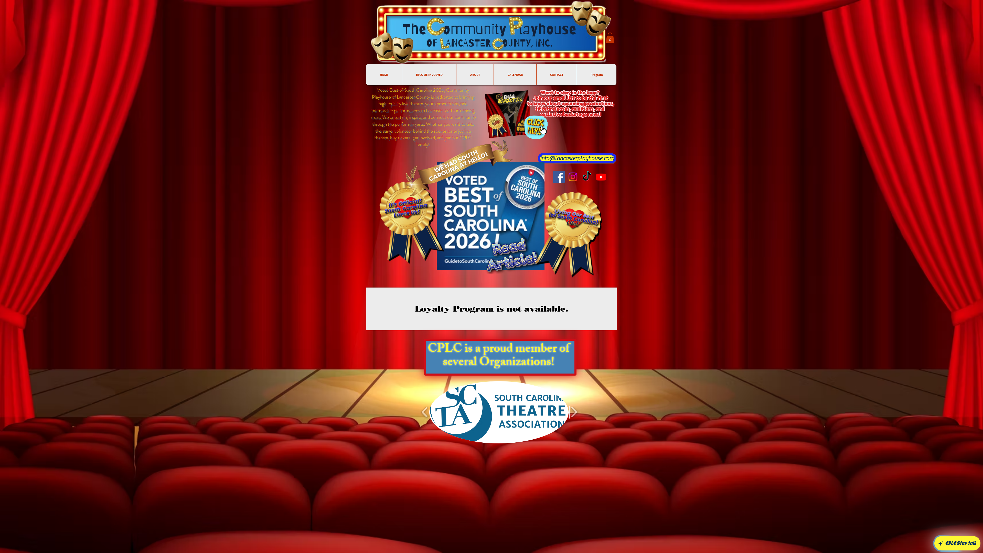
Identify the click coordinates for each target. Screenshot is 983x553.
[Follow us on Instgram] (573, 177)
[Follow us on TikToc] (587, 177)
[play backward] (425, 412)
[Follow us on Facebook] (559, 177)
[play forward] (574, 412)
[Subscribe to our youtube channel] (601, 177)
